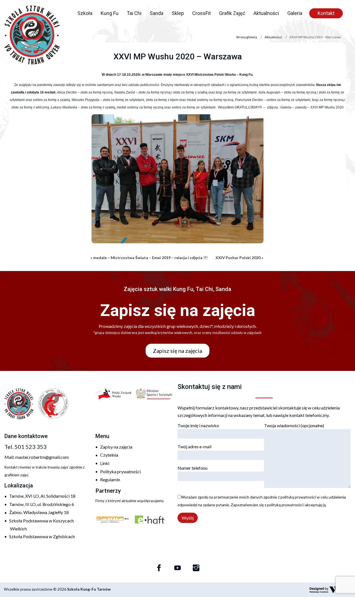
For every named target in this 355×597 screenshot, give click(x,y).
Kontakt (326, 13)
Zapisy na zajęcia (116, 446)
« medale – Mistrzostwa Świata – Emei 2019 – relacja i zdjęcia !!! (148, 257)
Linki (104, 463)
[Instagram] (196, 568)
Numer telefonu (192, 467)
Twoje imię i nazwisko (198, 425)
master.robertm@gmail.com (42, 457)
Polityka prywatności (120, 471)
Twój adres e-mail (194, 446)
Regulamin (110, 479)
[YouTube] (177, 568)
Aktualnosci (273, 37)
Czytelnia (109, 454)
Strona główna (246, 37)
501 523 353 (30, 446)
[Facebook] (159, 568)
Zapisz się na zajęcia (177, 350)
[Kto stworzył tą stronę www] (330, 589)
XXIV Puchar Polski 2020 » (239, 257)
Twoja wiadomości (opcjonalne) (294, 425)
